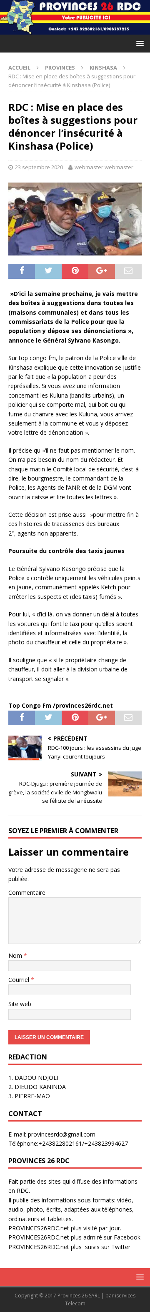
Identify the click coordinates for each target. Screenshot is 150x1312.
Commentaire (26, 892)
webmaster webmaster (104, 167)
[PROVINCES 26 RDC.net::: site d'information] (75, 30)
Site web (19, 1004)
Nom (16, 955)
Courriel (19, 980)
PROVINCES (60, 67)
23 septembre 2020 (39, 167)
